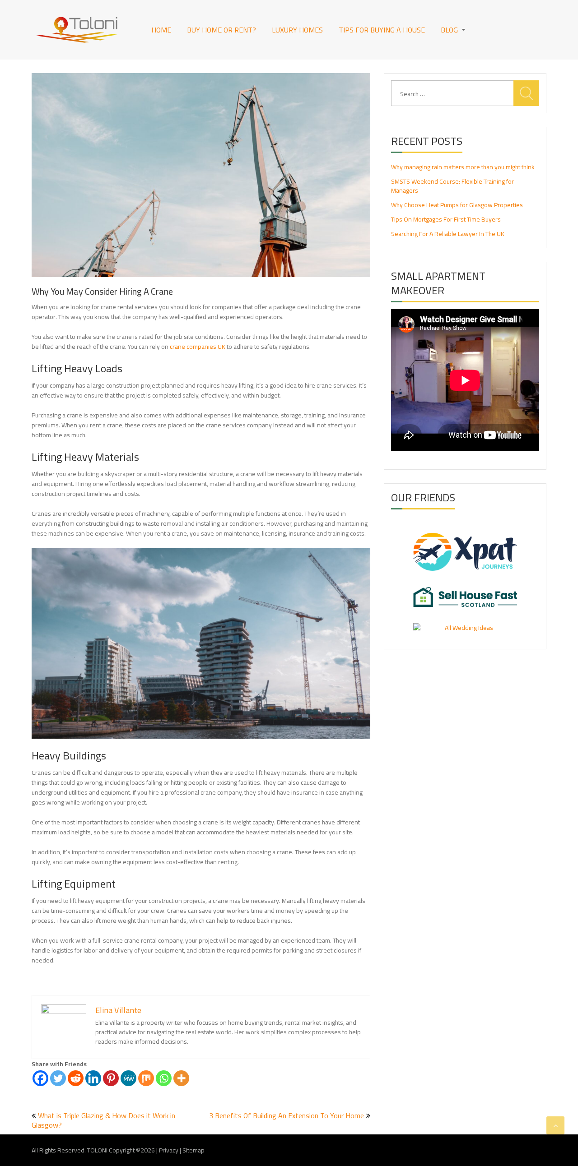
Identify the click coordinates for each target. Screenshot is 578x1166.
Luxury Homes (297, 29)
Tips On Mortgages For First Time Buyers (446, 219)
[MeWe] (128, 1078)
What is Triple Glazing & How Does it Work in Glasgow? (103, 1120)
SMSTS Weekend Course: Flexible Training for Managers (452, 186)
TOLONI (97, 1150)
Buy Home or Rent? (221, 29)
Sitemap (193, 1150)
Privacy (168, 1150)
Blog (449, 29)
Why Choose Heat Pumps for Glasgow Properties (457, 205)
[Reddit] (76, 1078)
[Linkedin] (93, 1078)
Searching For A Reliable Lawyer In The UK (447, 234)
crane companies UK (197, 346)
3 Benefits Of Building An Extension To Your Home (286, 1115)
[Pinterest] (111, 1078)
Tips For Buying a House (382, 29)
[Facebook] (40, 1078)
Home (161, 29)
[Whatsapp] (164, 1078)
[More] (181, 1078)
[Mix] (146, 1078)
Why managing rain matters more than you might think (463, 167)
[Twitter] (58, 1078)
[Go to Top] (555, 1125)
